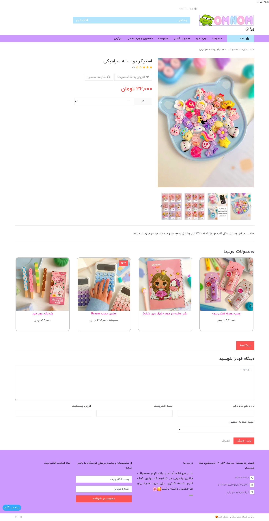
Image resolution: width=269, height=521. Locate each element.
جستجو (81, 20)
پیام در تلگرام (12, 508)
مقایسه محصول (97, 77)
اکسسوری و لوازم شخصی (140, 38)
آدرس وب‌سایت (81, 406)
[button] (249, 28)
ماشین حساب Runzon (103, 313)
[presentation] (250, 206)
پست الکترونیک (163, 406)
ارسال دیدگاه (243, 441)
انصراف (225, 441)
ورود (190, 8)
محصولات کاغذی (182, 38)
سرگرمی (118, 38)
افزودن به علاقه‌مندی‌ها (131, 77)
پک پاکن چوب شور (42, 313)
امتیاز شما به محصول (241, 422)
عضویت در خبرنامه (104, 499)
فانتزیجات (163, 38)
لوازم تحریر (201, 38)
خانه (242, 38)
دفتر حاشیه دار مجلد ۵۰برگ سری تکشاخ (165, 313)
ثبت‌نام (182, 8)
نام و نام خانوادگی (243, 406)
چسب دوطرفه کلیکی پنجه (226, 313)
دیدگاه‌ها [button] (245, 346)
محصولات (217, 38)
